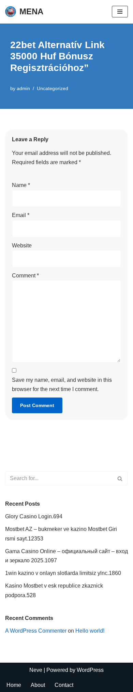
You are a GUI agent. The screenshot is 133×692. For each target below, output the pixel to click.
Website (22, 245)
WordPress (90, 670)
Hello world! (89, 631)
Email (20, 215)
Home (13, 685)
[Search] (120, 478)
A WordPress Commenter (35, 631)
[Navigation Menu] (120, 11)
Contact (64, 685)
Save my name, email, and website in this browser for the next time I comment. (62, 384)
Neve (35, 670)
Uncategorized (52, 88)
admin (23, 88)
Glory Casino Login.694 (33, 516)
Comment (25, 275)
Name (21, 185)
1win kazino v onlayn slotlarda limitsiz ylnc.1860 (63, 573)
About (38, 685)
